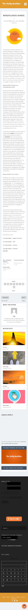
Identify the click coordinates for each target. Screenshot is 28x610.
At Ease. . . (6, 386)
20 (14, 576)
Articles (13, 597)
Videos (18, 597)
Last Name (4, 488)
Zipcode (3, 492)
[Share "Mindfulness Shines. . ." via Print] (14, 287)
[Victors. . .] (14, 338)
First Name (4, 483)
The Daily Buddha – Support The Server (12, 238)
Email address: (5, 497)
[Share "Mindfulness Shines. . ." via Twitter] (8, 284)
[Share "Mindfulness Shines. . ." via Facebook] (5, 284)
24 (3, 580)
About (8, 597)
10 (3, 573)
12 (11, 573)
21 (18, 576)
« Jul (2, 586)
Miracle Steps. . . (7, 267)
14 (18, 573)
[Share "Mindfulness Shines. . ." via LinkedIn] (17, 284)
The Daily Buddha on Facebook (13, 468)
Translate (12, 539)
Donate (23, 597)
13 (14, 573)
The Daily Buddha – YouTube (10, 245)
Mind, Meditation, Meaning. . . (7, 260)
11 (7, 573)
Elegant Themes (11, 594)
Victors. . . (6, 347)
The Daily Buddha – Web (9, 241)
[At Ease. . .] (14, 377)
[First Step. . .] (14, 358)
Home (3, 597)
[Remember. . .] (14, 396)
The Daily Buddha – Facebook (10, 248)
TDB (10, 21)
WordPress (24, 594)
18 (7, 576)
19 (11, 576)
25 (7, 580)
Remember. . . (7, 405)
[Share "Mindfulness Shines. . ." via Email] (23, 284)
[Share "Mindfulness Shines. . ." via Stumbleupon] (20, 284)
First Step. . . (6, 366)
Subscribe (14, 599)
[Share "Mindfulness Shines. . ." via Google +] (11, 284)
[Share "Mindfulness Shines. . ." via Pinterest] (14, 284)
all (20, 21)
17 (3, 576)
